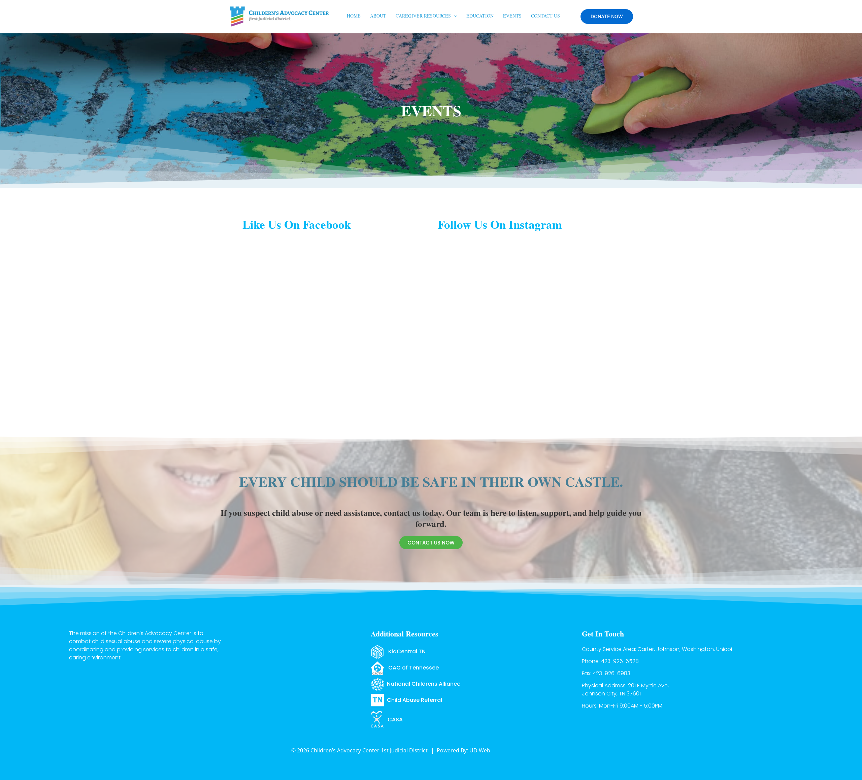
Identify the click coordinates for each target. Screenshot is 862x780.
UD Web (479, 750)
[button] (454, 15)
